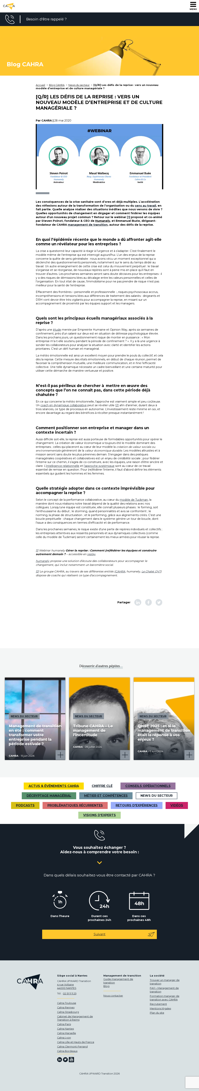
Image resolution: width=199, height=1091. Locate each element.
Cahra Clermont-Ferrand (72, 1046)
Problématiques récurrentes (75, 805)
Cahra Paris (64, 1024)
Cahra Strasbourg (68, 1012)
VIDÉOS (176, 805)
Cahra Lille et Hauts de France (75, 1042)
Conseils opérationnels (148, 786)
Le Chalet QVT (151, 571)
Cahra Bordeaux (67, 1051)
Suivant (100, 934)
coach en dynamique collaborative (63, 405)
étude (57, 329)
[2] (117, 405)
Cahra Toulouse (66, 1003)
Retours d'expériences (137, 805)
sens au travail (145, 205)
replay (91, 554)
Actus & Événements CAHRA (54, 786)
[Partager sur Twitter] (159, 602)
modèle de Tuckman (134, 499)
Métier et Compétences (106, 796)
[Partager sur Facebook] (148, 602)
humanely (42, 561)
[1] (128, 217)
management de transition (88, 224)
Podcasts (25, 805)
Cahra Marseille (66, 1033)
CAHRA (120, 571)
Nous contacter (113, 995)
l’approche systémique (99, 466)
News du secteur (157, 796)
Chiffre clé (102, 786)
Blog (106, 986)
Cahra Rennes (65, 1007)
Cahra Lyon (64, 1037)
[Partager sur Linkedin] (137, 602)
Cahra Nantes (65, 1028)
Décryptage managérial (49, 796)
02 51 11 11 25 (69, 993)
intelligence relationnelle (62, 466)
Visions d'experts (99, 815)
